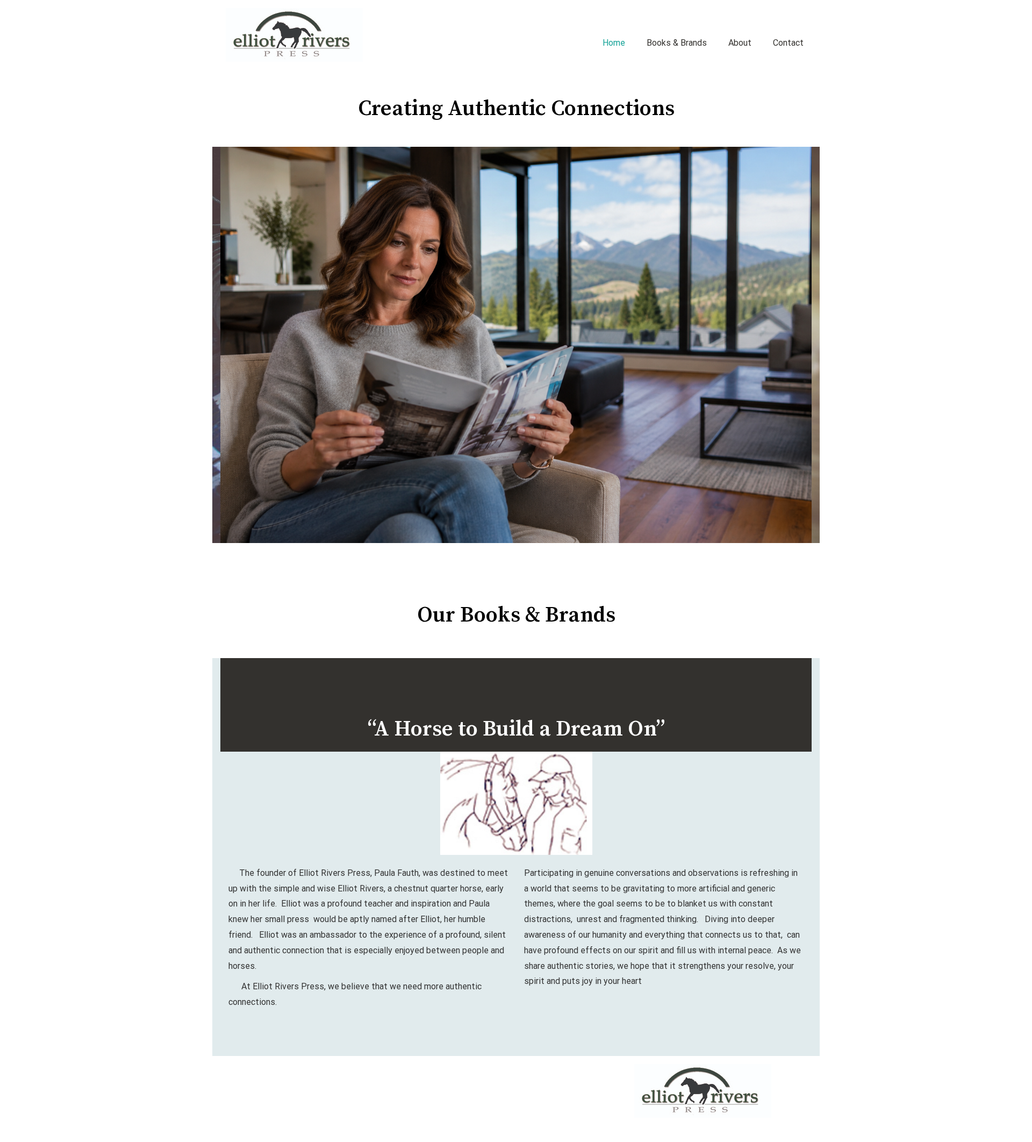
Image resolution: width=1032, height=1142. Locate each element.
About (739, 43)
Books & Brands (677, 43)
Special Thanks (312, 1070)
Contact (788, 43)
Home (614, 43)
